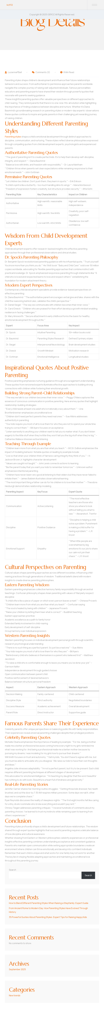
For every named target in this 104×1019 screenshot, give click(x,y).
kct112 (10, 4)
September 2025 (17, 969)
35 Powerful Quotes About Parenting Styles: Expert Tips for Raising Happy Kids (48, 917)
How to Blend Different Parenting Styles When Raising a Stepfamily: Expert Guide (48, 903)
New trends (14, 995)
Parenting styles (13, 136)
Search (12, 869)
